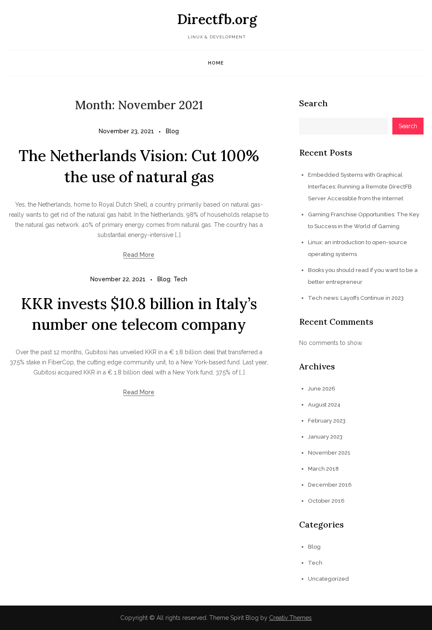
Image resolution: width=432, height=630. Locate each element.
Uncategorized (328, 579)
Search (313, 103)
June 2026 (321, 388)
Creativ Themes (290, 617)
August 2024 (324, 404)
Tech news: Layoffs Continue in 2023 (356, 298)
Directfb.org (217, 19)
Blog (172, 131)
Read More (138, 254)
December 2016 (330, 485)
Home (216, 63)
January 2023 (325, 436)
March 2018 (323, 469)
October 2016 (326, 501)
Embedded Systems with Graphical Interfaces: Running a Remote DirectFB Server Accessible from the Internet (360, 187)
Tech (180, 279)
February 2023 (327, 420)
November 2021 (329, 453)
